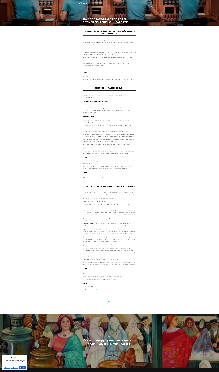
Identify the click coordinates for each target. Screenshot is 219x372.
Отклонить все (14, 367)
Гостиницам (108, 2)
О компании (136, 2)
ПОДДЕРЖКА (124, 2)
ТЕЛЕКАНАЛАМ (116, 2)
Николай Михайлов (111, 308)
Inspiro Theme (131, 369)
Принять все (22, 367)
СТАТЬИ (129, 2)
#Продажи (109, 301)
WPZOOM (140, 369)
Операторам (101, 2)
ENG (141, 2)
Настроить (7, 367)
